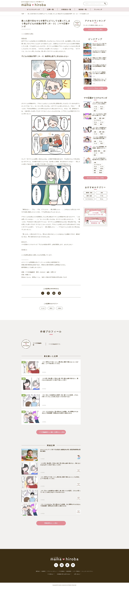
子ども (101, 106)
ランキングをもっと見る (95, 29)
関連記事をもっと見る (51, 523)
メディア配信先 (76, 571)
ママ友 (95, 106)
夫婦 (95, 118)
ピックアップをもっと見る (95, 88)
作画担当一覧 (66, 9)
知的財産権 (68, 571)
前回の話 (24, 38)
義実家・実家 (97, 151)
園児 (95, 110)
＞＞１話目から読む (27, 34)
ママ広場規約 (61, 571)
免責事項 (43, 571)
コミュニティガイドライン (87, 571)
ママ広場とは (50, 574)
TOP (23, 14)
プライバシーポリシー (52, 571)
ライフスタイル (97, 120)
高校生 (100, 172)
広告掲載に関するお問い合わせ (63, 574)
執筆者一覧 (83, 9)
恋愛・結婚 (101, 118)
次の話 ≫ (24, 249)
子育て (51, 308)
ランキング (98, 9)
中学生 (101, 168)
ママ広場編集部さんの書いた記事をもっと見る (52, 432)
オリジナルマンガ (33, 9)
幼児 (95, 172)
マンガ (42, 308)
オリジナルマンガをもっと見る (95, 178)
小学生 (59, 308)
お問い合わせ (77, 574)
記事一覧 (50, 9)
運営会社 (38, 571)
